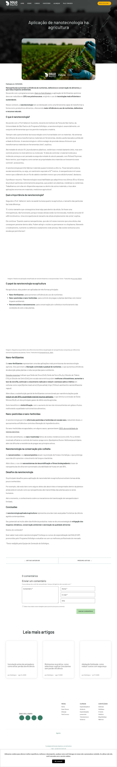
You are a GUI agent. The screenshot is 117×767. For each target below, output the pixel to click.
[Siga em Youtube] (27, 717)
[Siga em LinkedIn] (40, 717)
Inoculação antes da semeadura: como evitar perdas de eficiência (21, 665)
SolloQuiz (101, 714)
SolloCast (101, 706)
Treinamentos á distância (84, 718)
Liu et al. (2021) (77, 278)
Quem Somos (65, 709)
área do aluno (103, 3)
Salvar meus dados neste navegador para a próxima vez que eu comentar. (44, 606)
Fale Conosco (68, 3)
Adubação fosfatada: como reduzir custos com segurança (94, 665)
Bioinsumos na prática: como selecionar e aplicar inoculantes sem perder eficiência (58, 666)
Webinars (101, 719)
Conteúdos (47, 3)
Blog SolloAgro (102, 717)
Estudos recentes (13, 375)
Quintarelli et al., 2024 (46, 352)
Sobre (29, 3)
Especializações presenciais (84, 713)
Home (22, 3)
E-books (100, 712)
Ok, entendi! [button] (58, 761)
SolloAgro (13, 675)
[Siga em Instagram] (34, 717)
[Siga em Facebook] (21, 717)
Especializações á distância (85, 708)
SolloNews (101, 709)
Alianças (57, 3)
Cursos (37, 3)
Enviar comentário (86, 611)
